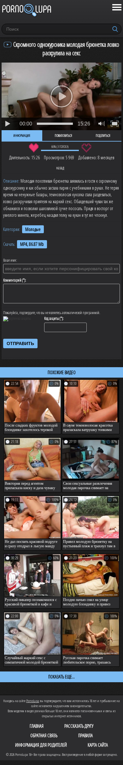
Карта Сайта (98, 745)
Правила (85, 735)
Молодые (33, 229)
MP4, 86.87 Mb (32, 244)
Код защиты (51, 318)
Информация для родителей (41, 745)
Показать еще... (61, 676)
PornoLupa (32, 700)
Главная (37, 726)
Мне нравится (33, 148)
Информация (22, 135)
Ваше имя (9, 260)
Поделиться (103, 135)
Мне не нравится (86, 148)
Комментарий (12, 280)
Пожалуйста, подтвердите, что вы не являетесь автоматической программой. (51, 313)
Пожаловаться (63, 135)
